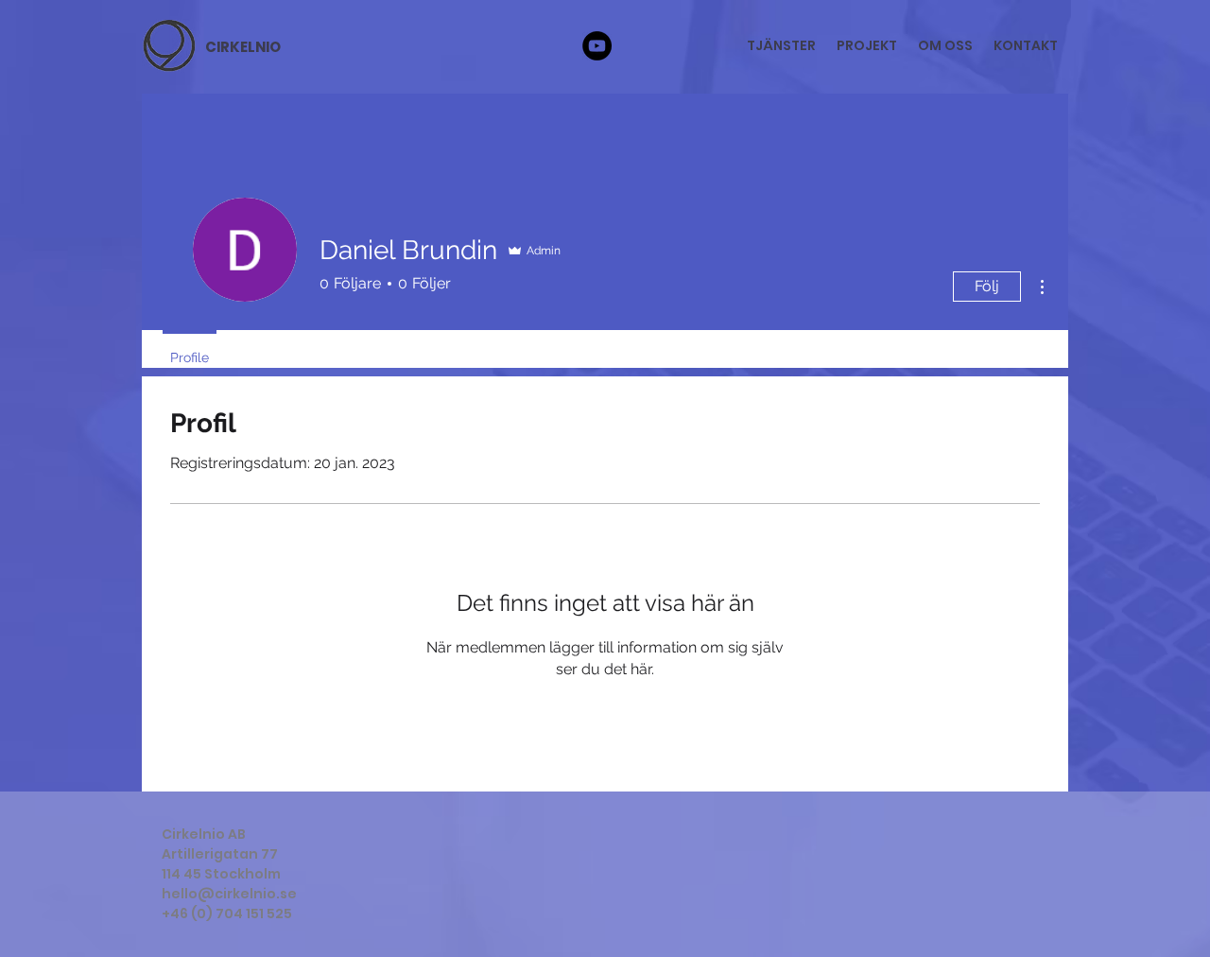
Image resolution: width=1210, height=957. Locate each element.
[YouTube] (597, 46)
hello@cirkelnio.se (229, 893)
